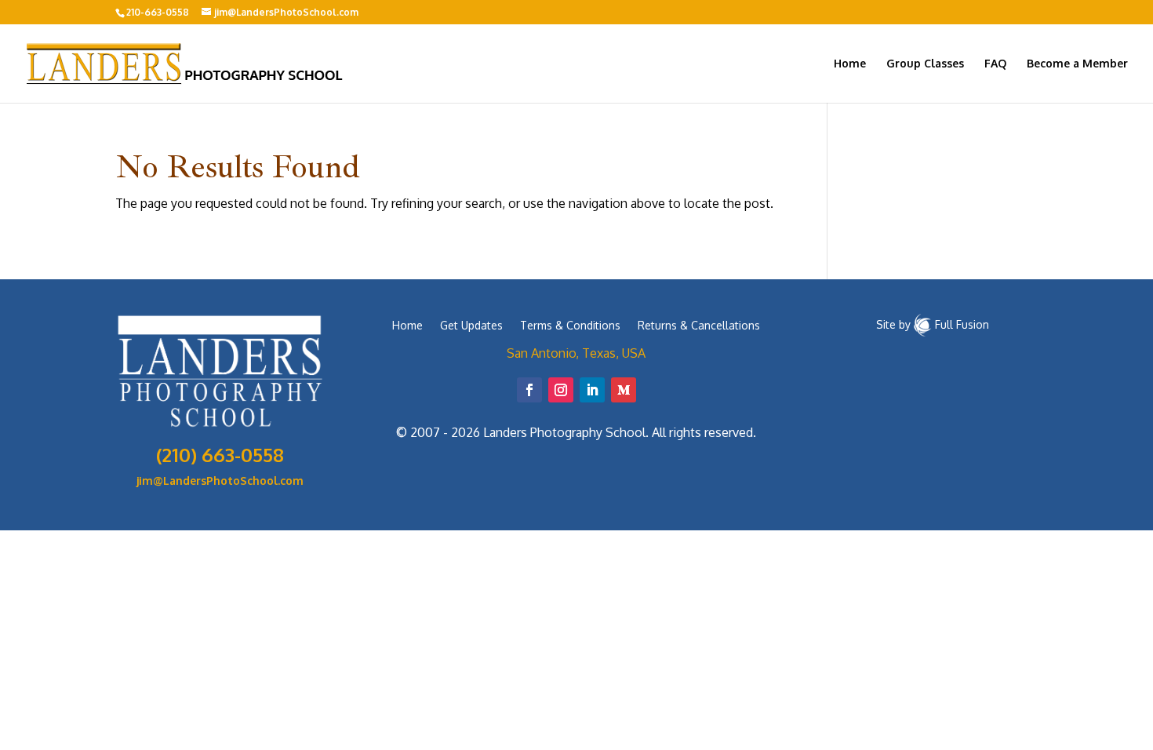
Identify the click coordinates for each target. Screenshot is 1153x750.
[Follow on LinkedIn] (592, 389)
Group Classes (925, 64)
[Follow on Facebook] (529, 389)
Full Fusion (962, 323)
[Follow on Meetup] (623, 389)
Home (850, 64)
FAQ (995, 64)
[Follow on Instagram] (560, 389)
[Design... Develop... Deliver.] (923, 323)
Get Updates (471, 326)
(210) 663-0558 (220, 454)
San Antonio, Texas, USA (576, 353)
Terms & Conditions (570, 326)
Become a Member (1077, 64)
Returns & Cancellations (699, 326)
